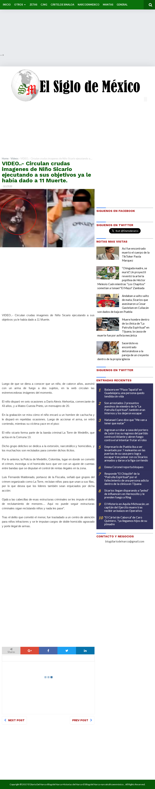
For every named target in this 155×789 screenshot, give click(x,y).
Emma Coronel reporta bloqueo (123, 467)
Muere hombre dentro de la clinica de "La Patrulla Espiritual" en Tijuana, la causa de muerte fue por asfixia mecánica (123, 327)
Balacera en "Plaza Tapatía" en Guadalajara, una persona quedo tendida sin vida (124, 393)
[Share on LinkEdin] (85, 650)
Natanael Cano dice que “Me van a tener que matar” (125, 421)
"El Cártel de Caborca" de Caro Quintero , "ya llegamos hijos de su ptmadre (125, 521)
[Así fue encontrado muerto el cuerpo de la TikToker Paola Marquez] (107, 253)
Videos (14, 158)
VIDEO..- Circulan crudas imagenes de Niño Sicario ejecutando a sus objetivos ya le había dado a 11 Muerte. (46, 172)
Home (5, 158)
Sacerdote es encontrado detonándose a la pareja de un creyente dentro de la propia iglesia (123, 351)
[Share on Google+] (29, 650)
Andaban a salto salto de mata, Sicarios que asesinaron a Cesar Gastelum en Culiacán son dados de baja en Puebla (123, 303)
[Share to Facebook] (48, 650)
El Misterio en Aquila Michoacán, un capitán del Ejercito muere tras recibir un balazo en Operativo (126, 507)
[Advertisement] (77, 26)
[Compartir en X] (66, 650)
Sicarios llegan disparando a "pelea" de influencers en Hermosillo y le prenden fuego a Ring (126, 494)
